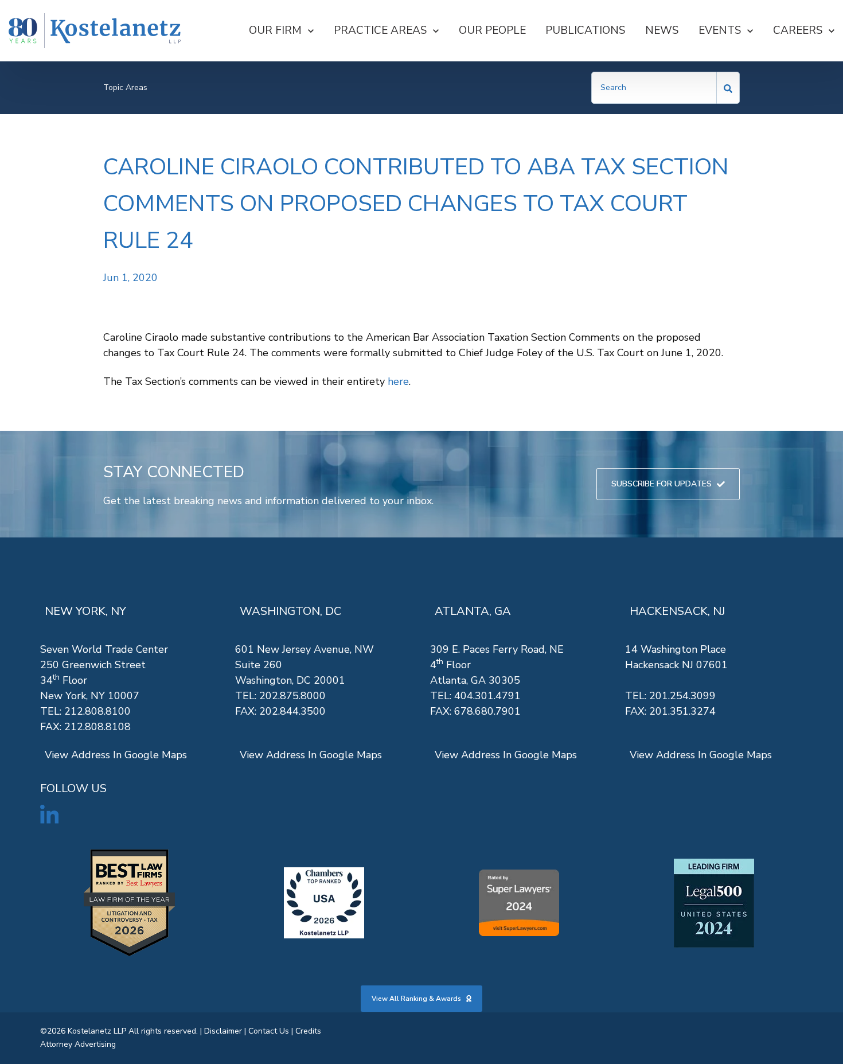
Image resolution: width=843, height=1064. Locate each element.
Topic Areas (125, 87)
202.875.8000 (292, 696)
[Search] (728, 88)
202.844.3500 (292, 711)
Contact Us (268, 1031)
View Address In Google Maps (116, 755)
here (398, 381)
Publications (585, 30)
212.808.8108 (97, 727)
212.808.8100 (97, 711)
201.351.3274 (682, 711)
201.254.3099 (682, 696)
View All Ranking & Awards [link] (416, 998)
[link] (95, 30)
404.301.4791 (487, 696)
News (661, 30)
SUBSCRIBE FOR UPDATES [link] (661, 483)
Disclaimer (223, 1031)
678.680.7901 (487, 711)
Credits (308, 1031)
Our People (492, 30)
